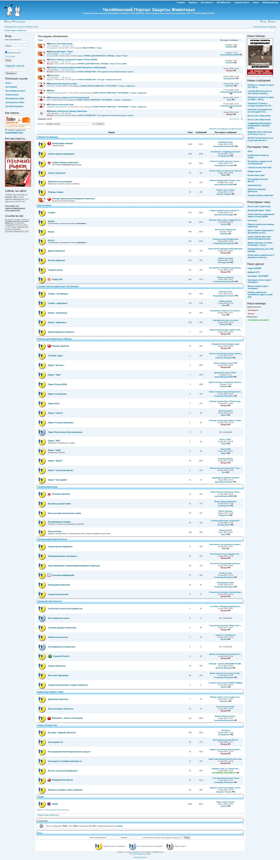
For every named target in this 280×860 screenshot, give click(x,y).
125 (71, 46)
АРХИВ (41, 797)
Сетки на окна (225, 573)
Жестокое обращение (58, 675)
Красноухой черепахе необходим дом (225, 249)
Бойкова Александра (223, 215)
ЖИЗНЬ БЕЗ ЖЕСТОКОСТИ (50, 601)
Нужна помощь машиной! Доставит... (225, 392)
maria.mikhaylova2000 (229, 55)
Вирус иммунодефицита (225, 501)
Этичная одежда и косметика (62, 628)
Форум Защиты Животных (15, 30)
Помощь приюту (225, 459)
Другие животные (56, 251)
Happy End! (57, 279)
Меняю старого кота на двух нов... (225, 697)
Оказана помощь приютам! (260, 195)
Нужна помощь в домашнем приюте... (225, 382)
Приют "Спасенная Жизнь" (61, 470)
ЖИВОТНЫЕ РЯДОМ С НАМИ (50, 692)
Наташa (50, 64)
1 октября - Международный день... (225, 606)
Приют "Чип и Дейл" (57, 480)
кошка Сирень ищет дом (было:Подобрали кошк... (260, 238)
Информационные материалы (62, 556)
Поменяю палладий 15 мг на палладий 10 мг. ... (260, 110)
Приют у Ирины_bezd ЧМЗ (225, 363)
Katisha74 (50, 86)
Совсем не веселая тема (62, 104)
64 (66, 54)
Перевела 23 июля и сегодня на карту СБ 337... (260, 104)
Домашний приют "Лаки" (61, 52)
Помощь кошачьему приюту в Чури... (225, 420)
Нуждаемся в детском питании (225, 478)
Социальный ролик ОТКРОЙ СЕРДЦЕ (225, 683)
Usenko (224, 687)
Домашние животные (58, 699)
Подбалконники (225, 142)
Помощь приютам (60, 346)
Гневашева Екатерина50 (56, 93)
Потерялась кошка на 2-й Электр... (225, 311)
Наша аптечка (54, 531)
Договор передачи (14, 106)
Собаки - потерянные (58, 294)
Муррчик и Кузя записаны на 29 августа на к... (260, 133)
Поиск (256, 2)
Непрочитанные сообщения (264, 27)
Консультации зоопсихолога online (64, 513)
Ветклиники (11, 87)
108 (67, 70)
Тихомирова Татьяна (223, 165)
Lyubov (224, 224)
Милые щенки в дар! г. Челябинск (258, 287)
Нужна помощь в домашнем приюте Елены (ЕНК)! (73, 59)
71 (63, 62)
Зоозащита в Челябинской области (65, 761)
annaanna (224, 701)
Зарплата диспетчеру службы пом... (225, 330)
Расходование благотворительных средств (116, 72)
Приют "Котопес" (56, 365)
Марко (224, 415)
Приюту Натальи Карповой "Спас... (225, 468)
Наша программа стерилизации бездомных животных (74, 566)
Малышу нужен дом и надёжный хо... (225, 220)
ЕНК (224, 549)
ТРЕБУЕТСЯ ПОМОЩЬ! (48, 137)
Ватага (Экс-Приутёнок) (61, 44)
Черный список (241, 2)
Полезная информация (63, 575)
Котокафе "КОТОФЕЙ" (258, 276)
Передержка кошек (225, 583)
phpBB (135, 852)
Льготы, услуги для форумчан (62, 771)
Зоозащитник (52, 48)
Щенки (51, 221)
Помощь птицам (55, 192)
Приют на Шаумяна (57, 394)
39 (66, 78)
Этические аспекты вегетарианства (65, 608)
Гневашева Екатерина (223, 396)
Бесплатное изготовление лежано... (225, 544)
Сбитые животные (57, 173)
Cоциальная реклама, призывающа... (225, 592)
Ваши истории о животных (60, 709)
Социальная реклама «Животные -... (225, 625)
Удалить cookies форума (46, 810)
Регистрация (19, 22)
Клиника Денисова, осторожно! (225, 521)
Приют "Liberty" (55, 413)
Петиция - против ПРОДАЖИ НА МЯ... (225, 664)
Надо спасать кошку (225, 802)
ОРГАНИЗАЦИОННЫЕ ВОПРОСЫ (52, 539)
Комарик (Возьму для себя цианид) (260, 250)
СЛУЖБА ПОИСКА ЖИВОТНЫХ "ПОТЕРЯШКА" (98, 86)
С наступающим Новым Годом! (225, 778)
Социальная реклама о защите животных (68, 685)
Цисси (224, 534)
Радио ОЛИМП (254, 268)
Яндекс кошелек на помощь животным (68, 111)
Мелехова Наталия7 (224, 482)
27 (63, 113)
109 (71, 70)
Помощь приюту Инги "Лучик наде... (225, 401)
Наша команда (63, 810)
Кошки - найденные (127, 86)
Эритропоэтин (225, 530)
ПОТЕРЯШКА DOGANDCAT (224, 773)
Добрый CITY (254, 272)
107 (63, 70)
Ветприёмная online (15, 98)
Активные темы (31, 27)
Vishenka (229, 47)
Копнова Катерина (224, 358)
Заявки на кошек (225, 258)
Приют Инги (53, 403)
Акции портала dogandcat (60, 546)
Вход (8, 22)
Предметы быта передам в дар (225, 344)
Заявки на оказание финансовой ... (225, 749)
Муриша (50, 79)
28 (66, 113)
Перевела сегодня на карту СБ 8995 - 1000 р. (261, 98)
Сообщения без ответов (14, 27)
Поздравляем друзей (62, 780)
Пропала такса (225, 291)
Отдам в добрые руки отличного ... (225, 210)
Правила (193, 2)
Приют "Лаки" (122, 56)
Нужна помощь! (225, 511)
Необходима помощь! (62, 143)
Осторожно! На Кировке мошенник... (225, 268)
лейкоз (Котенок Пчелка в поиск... (225, 492)
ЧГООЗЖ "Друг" (55, 356)
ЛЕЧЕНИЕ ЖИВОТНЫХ (48, 487)
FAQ (264, 22)
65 (69, 54)
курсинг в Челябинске (225, 635)
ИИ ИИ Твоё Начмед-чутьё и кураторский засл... (260, 139)
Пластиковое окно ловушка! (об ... (225, 554)
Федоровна (224, 515)
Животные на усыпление (60, 181)
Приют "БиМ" (54, 450)
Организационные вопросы (61, 332)
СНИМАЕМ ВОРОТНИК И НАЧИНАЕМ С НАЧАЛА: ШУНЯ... (259, 125)
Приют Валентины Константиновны (65, 432)
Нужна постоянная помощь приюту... (225, 353)
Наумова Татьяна (224, 792)
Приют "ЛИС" (54, 441)
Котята (51, 240)
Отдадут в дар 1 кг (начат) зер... (225, 769)
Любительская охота (58, 637)
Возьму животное (56, 260)
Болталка (54, 75)
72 (66, 62)
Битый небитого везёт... (225, 716)
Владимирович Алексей (224, 296)
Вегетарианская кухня (59, 618)
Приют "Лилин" (55, 461)
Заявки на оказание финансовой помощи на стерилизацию (78, 67)
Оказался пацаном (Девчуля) (225, 239)
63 (63, 54)
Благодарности (55, 742)
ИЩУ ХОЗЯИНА (89, 48)
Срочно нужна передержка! (61, 154)
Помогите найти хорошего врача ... (225, 161)
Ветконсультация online (59, 504)
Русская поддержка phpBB (140, 854)
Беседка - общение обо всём (109, 79)
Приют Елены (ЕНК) (119, 64)
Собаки (51, 213)
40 (69, 78)
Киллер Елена (224, 525)
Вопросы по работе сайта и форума (65, 790)
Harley (224, 444)
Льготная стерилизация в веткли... (225, 563)
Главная (181, 2)
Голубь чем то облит (225, 190)
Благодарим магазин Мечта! (225, 740)
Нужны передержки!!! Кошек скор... (225, 180)
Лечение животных (61, 494)
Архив (55, 804)
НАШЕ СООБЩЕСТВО (87, 72)
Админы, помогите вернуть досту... (225, 788)
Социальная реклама (58, 594)
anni (224, 472)
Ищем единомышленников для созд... (225, 759)
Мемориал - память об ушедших (67, 718)
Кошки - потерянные (123, 100)
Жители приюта (226, 411)
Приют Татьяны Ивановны (60, 423)
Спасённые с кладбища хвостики (225, 152)
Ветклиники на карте (15, 91)
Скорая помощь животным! (65, 162)
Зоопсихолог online (15, 102)
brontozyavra (253, 310)
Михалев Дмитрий (224, 668)
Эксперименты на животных (61, 647)
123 (63, 46)
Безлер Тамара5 (224, 194)
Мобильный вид (270, 2)
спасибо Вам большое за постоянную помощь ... (260, 92)
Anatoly (119, 826)
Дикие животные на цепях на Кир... (225, 673)
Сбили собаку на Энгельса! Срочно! (225, 171)
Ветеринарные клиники (59, 522)
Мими (223, 175)
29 (69, 113)
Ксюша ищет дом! (256, 175)
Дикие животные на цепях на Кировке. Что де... (260, 244)
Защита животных (56, 666)
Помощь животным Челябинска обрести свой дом (260, 294)
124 (67, 46)
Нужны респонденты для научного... (225, 654)
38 (63, 78)
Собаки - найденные (57, 303)
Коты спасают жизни (225, 707)
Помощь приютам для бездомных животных (73, 198)
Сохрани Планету (61, 656)
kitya (48, 100)
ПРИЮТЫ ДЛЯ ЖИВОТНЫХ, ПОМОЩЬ (99, 56)
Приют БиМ (225, 449)
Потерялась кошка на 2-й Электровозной (69, 97)
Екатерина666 (52, 56)
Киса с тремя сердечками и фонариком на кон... (261, 231)
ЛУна (52, 91)
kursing (224, 639)
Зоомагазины (12, 95)
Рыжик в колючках (225, 277)
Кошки (99, 48)
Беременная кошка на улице (63, 84)
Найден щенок (225, 301)
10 (242, 119)
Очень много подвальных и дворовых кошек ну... (261, 256)
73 (69, 62)
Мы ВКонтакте (224, 2)
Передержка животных (59, 585)
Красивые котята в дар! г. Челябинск (260, 281)
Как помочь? (207, 2)
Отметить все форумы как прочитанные (225, 129)
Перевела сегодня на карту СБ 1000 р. (261, 86)
